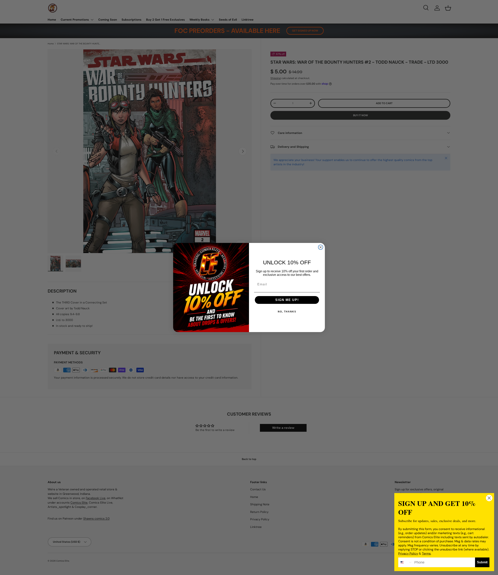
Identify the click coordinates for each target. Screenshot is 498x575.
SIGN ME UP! (287, 300)
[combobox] (405, 562)
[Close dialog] (320, 247)
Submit (482, 562)
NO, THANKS (287, 311)
